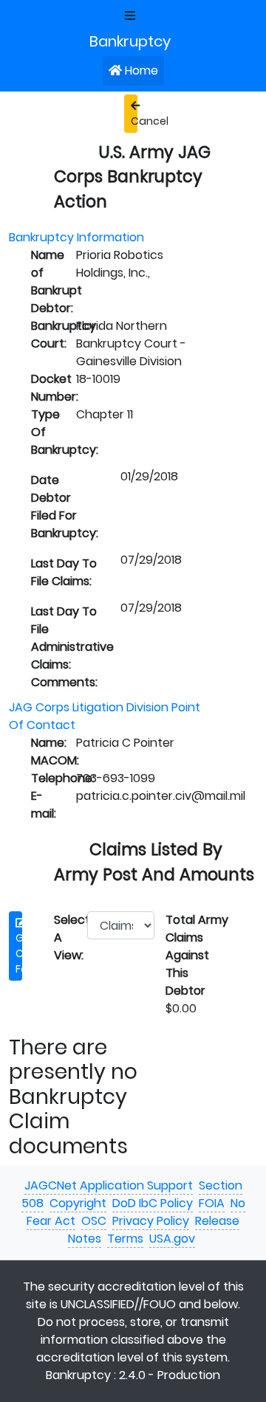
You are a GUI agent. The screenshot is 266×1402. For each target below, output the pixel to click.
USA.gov (172, 1238)
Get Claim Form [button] (19, 953)
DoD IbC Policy (152, 1203)
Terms (125, 1238)
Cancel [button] (134, 121)
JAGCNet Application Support (108, 1185)
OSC (93, 1220)
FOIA (212, 1203)
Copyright (78, 1203)
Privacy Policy (150, 1220)
